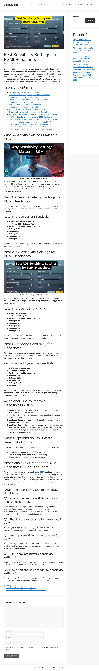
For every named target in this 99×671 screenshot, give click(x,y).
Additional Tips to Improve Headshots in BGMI (27, 110)
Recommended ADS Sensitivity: (23, 102)
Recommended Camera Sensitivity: (25, 97)
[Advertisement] (84, 120)
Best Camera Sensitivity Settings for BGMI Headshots (29, 95)
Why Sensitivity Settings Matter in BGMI (24, 92)
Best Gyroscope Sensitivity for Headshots (25, 105)
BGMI (42, 472)
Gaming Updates (41, 5)
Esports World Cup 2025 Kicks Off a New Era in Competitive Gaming (82, 58)
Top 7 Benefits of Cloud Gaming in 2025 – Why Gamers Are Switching (82, 42)
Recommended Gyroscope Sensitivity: (26, 107)
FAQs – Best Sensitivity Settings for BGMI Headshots (31, 117)
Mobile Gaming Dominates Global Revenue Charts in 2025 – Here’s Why (83, 50)
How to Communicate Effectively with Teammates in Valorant (26, 590)
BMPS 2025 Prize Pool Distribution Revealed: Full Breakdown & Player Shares (84, 66)
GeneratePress (60, 668)
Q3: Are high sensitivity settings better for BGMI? (30, 124)
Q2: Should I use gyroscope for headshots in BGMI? (31, 122)
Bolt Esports (11, 4)
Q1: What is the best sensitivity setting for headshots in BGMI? (35, 119)
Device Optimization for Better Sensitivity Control (28, 112)
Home (30, 5)
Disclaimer (54, 5)
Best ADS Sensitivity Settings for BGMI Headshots (28, 100)
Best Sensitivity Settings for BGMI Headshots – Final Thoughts (33, 114)
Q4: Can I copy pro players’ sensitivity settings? (29, 127)
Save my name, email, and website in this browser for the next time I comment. (32, 648)
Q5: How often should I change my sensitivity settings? (32, 129)
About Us (90, 5)
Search (76, 17)
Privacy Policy (67, 5)
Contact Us (79, 5)
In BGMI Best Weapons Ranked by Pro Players (21, 588)
